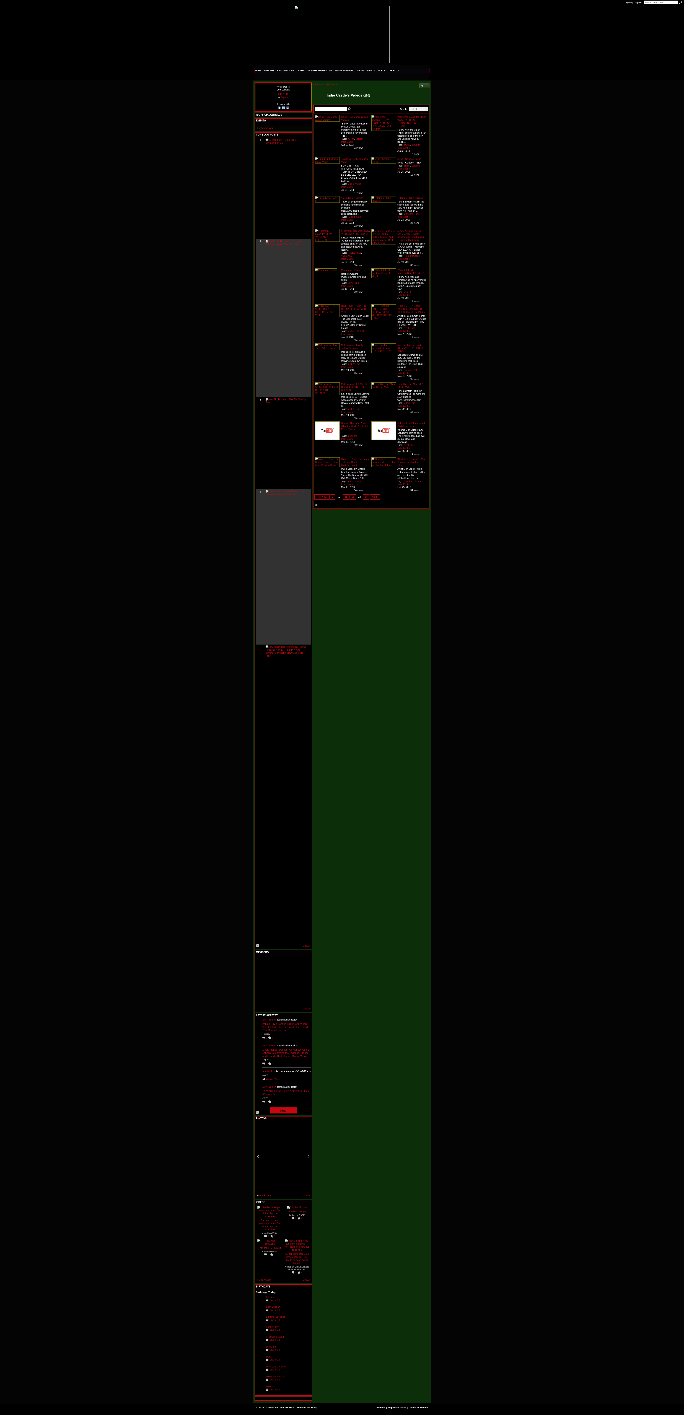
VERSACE (346, 256)
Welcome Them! (273, 1079)
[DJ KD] (277, 970)
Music (351, 184)
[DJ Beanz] (269, 970)
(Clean (351, 138)
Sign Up (629, 2)
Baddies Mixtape (297, 1211)
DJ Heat (270, 1386)
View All (307, 945)
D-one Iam (271, 1347)
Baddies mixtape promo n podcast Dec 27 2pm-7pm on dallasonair (269, 1225)
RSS (257, 945)
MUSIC (351, 331)
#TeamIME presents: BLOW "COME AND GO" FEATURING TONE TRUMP (411, 121)
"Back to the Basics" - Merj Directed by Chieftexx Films (411, 462)
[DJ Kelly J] (260, 961)
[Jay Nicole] (277, 990)
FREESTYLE (354, 252)
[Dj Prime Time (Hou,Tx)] (269, 999)
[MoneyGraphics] (295, 990)
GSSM (274, 1233)
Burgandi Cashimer (275, 1317)
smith (407, 328)
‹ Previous (322, 496)
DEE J (269, 1357)
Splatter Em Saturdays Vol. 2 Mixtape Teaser (411, 424)
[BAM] (286, 999)
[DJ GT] (286, 980)
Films (418, 481)
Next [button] (309, 1156)
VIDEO (360, 331)
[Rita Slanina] (260, 990)
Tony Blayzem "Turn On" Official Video (410, 385)
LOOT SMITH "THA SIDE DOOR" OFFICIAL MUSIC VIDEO (354, 309)
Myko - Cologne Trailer (409, 158)
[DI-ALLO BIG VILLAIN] (260, 1372)
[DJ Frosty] (269, 961)
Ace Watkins (269, 1071)
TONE (407, 145)
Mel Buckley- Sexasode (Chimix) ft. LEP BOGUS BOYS (410, 348)
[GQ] (269, 980)
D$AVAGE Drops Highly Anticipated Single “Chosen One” (286, 1092)
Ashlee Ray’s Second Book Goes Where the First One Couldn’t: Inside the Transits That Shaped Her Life (285, 1027)
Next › (375, 496)
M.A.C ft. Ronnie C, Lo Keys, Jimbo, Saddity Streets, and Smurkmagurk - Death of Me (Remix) (411, 235)
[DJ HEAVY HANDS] (260, 1382)
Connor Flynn (272, 1327)
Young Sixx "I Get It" (352, 197)
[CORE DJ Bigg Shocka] (260, 970)
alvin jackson (269, 1019)
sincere (358, 481)
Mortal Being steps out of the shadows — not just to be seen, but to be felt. (297, 1258)
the (355, 436)
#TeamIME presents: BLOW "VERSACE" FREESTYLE (355, 232)
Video (358, 184)
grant (350, 481)
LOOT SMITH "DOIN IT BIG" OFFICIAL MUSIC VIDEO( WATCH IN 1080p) (411, 309)
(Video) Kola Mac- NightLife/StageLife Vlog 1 (410, 271)
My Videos (331, 84)
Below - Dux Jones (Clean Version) (354, 118)
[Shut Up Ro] (303, 990)
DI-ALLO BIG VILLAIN (276, 1366)
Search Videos (349, 109)
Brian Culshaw (273, 1307)
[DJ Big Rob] (260, 999)
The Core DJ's (286, 1407)
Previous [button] (258, 1156)
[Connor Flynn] (260, 1332)
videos (407, 403)
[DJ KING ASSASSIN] (303, 970)
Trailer (407, 165)
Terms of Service (418, 1407)
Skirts (351, 283)
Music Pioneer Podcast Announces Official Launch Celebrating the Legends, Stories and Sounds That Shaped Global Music (286, 1053)
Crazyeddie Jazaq (275, 1337)
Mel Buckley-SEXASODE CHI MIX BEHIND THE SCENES (354, 387)
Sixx (358, 217)
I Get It (351, 217)
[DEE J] (260, 1362)
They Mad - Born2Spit (269, 1247)
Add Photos (265, 1195)
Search (680, 2)
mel (359, 364)
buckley (351, 364)
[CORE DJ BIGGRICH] (286, 970)
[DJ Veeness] (303, 961)
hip (413, 403)
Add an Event (266, 128)
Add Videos (265, 1280)
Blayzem (408, 213)
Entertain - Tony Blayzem (410, 197)
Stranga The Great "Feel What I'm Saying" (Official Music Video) (354, 426)
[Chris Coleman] (286, 961)
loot (413, 328)
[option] (283, 1156)
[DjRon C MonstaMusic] (286, 990)
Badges (381, 1407)
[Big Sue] (260, 1302)
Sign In (638, 2)
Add (426, 85)
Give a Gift (275, 1300)
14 (366, 496)
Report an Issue (397, 1407)
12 (352, 496)
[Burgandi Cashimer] (260, 1322)
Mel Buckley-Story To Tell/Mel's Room (352, 346)
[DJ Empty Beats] (295, 970)
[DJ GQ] (295, 999)
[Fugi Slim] (277, 961)
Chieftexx (409, 481)
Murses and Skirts (350, 270)
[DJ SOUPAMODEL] (277, 999)
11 (346, 496)
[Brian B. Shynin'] (277, 980)
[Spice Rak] (260, 980)
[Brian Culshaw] (260, 1312)
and (357, 283)
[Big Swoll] (295, 961)
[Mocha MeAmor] (303, 980)
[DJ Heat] (260, 1392)
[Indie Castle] (319, 103)
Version (359, 138)
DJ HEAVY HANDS (275, 1376)
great (350, 436)
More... (283, 1110)
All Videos (318, 84)
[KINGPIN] (269, 990)
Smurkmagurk (413, 256)
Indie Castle (347, 142)
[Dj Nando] (295, 980)
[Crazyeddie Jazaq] (260, 1342)
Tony (416, 213)
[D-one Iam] (260, 1352)
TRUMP (416, 145)
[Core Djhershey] (303, 999)
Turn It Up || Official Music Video (354, 160)
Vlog (406, 292)
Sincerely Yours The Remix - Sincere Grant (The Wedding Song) (355, 462)
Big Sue (270, 1297)
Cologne (415, 165)
